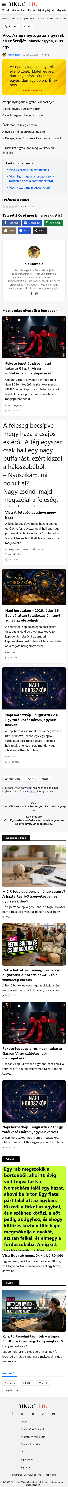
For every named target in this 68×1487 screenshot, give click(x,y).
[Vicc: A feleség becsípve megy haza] (34, 463)
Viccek (27, 26)
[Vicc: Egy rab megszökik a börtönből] (34, 1208)
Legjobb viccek (12, 1390)
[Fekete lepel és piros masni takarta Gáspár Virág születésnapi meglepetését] (34, 337)
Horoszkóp (10, 652)
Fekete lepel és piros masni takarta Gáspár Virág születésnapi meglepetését (28, 368)
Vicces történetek (13, 554)
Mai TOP (43, 1383)
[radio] (3, 207)
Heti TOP (26, 1383)
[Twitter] (33, 1413)
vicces (45, 779)
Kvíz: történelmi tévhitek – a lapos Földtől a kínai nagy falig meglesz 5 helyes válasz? (32, 1341)
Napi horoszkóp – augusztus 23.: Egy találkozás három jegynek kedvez (32, 720)
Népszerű (10, 1383)
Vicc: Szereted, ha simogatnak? (29, 170)
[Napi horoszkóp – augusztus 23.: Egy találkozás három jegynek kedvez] (34, 688)
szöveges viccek (13, 779)
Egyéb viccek (11, 26)
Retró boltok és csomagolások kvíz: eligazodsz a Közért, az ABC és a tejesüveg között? (32, 975)
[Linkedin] (36, 293)
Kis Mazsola (14, 54)
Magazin (17, 405)
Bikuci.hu (15, 1482)
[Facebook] (31, 293)
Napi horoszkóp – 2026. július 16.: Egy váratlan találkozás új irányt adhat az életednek (32, 615)
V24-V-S (32, 779)
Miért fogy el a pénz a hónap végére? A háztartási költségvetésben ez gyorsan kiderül (33, 896)
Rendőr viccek (29, 549)
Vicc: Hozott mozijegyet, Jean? (29, 187)
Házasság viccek (12, 549)
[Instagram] (23, 1413)
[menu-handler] (4, 4)
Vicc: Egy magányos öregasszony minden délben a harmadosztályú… (32, 179)
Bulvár (8, 405)
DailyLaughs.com (32, 1475)
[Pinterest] (43, 1413)
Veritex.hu (51, 1475)
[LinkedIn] (53, 1413)
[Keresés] (63, 4)
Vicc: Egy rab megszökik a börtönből (32, 1255)
